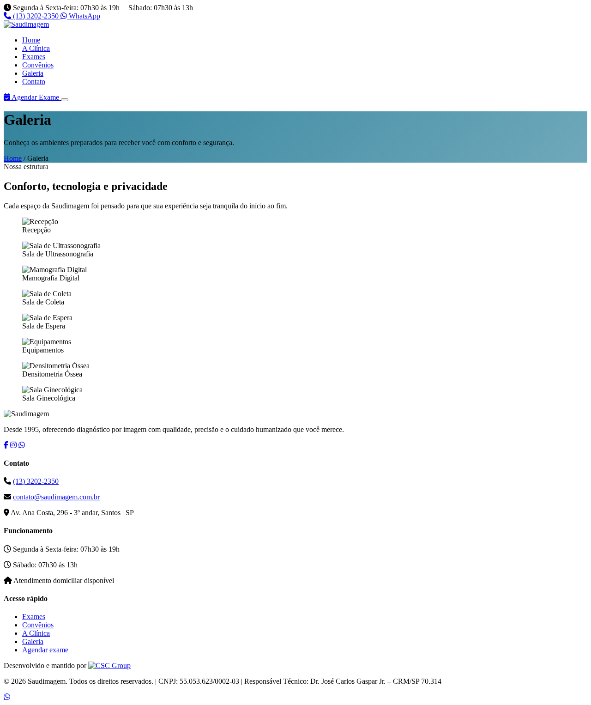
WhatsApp (83, 16)
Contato (33, 81)
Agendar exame (45, 650)
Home (31, 40)
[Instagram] (13, 445)
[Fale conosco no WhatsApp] (7, 697)
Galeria (32, 73)
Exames (33, 57)
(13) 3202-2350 (35, 16)
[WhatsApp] (21, 445)
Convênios (38, 65)
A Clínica (36, 48)
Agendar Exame (35, 97)
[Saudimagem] (26, 24)
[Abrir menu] (64, 99)
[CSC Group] (109, 665)
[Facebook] (6, 445)
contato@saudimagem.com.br (56, 497)
